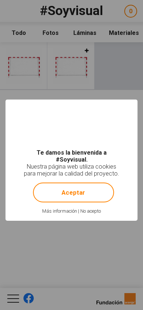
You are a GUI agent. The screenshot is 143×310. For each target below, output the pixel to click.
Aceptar (73, 192)
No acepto (90, 211)
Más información (59, 211)
